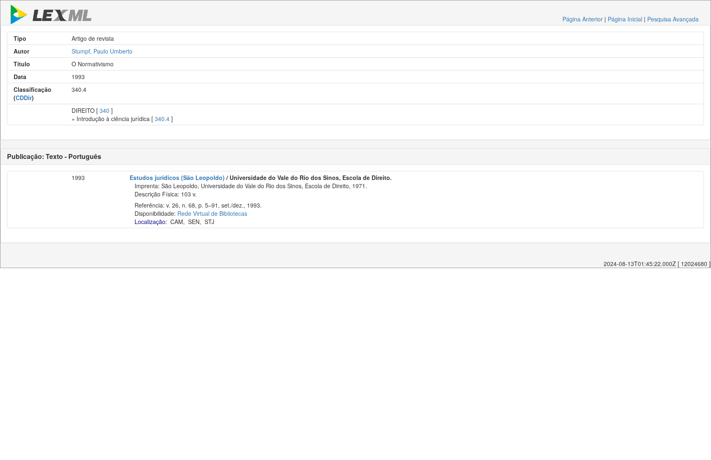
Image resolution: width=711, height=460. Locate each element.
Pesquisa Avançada (673, 19)
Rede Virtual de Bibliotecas (212, 213)
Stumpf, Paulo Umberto (102, 51)
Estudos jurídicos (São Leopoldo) (177, 177)
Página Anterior (582, 19)
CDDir (24, 97)
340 (104, 110)
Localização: (151, 221)
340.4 (162, 118)
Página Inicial (625, 19)
